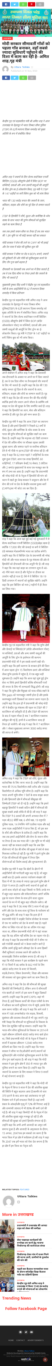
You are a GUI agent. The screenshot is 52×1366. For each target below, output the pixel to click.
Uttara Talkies (22, 67)
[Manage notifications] (45, 1359)
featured (24, 1189)
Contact (20, 1340)
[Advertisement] (26, 101)
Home (11, 1340)
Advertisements (36, 1340)
